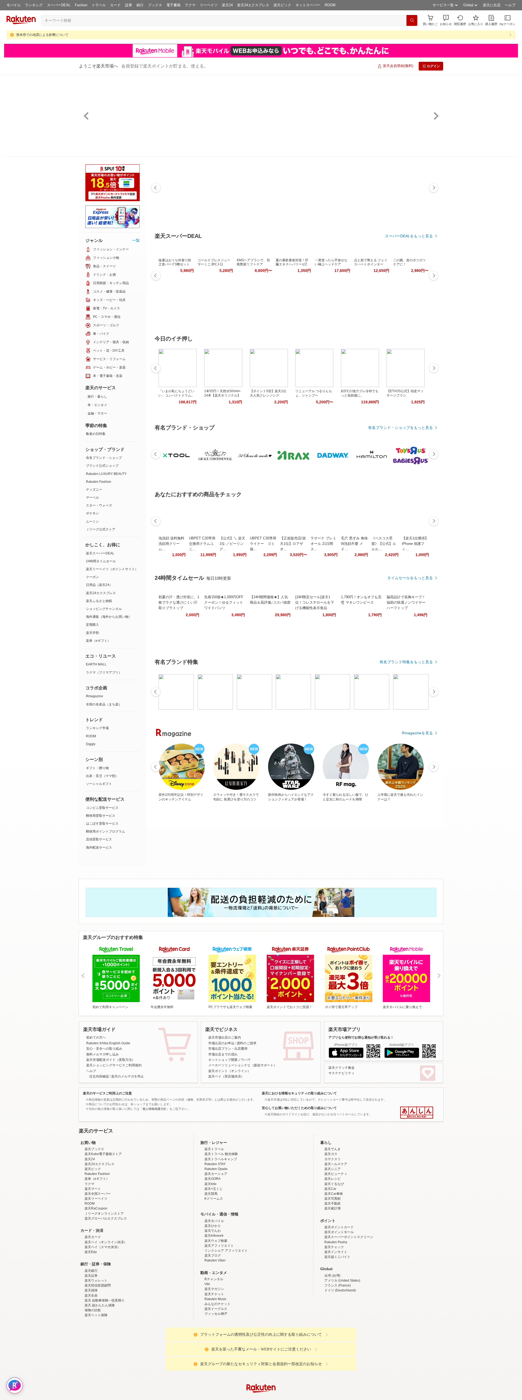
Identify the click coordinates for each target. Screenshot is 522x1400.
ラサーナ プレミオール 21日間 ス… (323, 543)
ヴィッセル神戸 (215, 1361)
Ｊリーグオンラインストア (104, 1261)
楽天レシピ (332, 1226)
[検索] (411, 20)
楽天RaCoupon (96, 1256)
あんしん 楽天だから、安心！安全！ (416, 1113)
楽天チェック (334, 1295)
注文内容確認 (99, 1076)
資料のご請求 (246, 1043)
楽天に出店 (492, 5)
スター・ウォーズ (99, 505)
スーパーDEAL (58, 5)
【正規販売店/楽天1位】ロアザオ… (293, 543)
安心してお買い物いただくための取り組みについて (299, 1108)
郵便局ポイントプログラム (105, 831)
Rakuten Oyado (216, 1216)
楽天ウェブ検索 (215, 1288)
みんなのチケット (217, 1351)
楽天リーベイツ (96, 1246)
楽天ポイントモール (339, 1280)
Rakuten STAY (215, 1212)
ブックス (155, 5)
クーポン (92, 577)
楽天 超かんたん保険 (100, 1353)
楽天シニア (332, 1216)
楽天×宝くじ (213, 1236)
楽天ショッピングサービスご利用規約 (114, 1065)
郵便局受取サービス (100, 816)
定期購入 (92, 625)
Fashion (81, 5)
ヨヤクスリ (332, 1207)
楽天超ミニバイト (337, 1304)
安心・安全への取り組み (104, 1049)
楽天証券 (91, 1323)
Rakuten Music (215, 1347)
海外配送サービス (99, 847)
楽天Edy (91, 1299)
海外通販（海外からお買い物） (109, 617)
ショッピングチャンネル (104, 609)
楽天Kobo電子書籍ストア (103, 1201)
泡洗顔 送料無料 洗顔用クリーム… (171, 543)
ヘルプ (510, 5)
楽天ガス (330, 1201)
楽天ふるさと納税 (99, 601)
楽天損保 (91, 1338)
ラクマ (190, 5)
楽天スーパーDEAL (100, 553)
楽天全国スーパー (98, 1241)
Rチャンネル (213, 1327)
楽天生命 (91, 1343)
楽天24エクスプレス (253, 5)
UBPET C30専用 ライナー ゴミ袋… (263, 543)
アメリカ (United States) (342, 1328)
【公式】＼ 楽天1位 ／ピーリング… (232, 543)
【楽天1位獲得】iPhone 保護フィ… (415, 543)
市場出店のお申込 (221, 1043)
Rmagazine (94, 696)
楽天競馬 (210, 1241)
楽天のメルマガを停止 (127, 1076)
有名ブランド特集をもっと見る (406, 662)
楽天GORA (212, 1226)
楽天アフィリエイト (219, 1293)
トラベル (99, 5)
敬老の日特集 (95, 434)
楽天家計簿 (332, 1256)
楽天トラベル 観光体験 (221, 1201)
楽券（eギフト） (98, 641)
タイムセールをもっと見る (410, 578)
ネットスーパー (308, 5)
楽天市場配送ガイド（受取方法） (110, 1060)
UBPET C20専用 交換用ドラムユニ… (202, 543)
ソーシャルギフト (99, 784)
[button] (446, 20)
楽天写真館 (332, 1246)
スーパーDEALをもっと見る (409, 236)
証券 (128, 5)
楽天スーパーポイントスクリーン (348, 1285)
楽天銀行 (91, 1318)
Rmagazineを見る (417, 733)
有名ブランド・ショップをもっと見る (400, 427)
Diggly (90, 744)
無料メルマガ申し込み (102, 1054)
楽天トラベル (214, 1197)
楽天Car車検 (333, 1241)
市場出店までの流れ (223, 1054)
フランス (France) (337, 1333)
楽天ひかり (212, 1273)
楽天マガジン (214, 1336)
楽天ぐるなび (334, 1231)
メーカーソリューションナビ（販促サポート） (242, 1065)
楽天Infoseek (213, 1283)
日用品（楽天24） (99, 585)
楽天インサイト (335, 1299)
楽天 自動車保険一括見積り (105, 1348)
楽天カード (93, 1285)
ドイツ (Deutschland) (340, 1338)
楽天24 (227, 5)
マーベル (92, 497)
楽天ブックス (94, 1197)
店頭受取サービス (99, 839)
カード (115, 5)
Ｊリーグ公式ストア (100, 529)
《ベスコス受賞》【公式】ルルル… (383, 543)
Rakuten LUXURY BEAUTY (106, 474)
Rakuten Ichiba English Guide (108, 1043)
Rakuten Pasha (335, 1290)
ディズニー (94, 490)
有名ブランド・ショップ (104, 458)
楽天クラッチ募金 (341, 1068)
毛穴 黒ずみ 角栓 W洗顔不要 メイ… (354, 543)
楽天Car (330, 1236)
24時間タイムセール (101, 561)
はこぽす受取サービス (102, 823)
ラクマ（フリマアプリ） (104, 672)
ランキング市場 (97, 728)
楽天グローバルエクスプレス (106, 1266)
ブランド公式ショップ (102, 466)
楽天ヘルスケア (335, 1212)
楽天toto (210, 1231)
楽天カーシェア (215, 1221)
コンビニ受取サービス (102, 808)
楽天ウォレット (96, 1328)
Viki (207, 1332)
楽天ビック (282, 5)
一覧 (136, 240)
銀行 (140, 5)
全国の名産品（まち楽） (104, 704)
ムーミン (92, 521)
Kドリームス (213, 1246)
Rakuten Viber (215, 1308)
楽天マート (93, 1236)
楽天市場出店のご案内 (224, 1037)
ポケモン (92, 513)
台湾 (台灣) (332, 1323)
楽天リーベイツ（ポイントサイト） (112, 569)
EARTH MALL (96, 664)
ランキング (34, 5)
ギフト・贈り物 (97, 768)
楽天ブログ (212, 1303)
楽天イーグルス (215, 1356)
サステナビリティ (341, 1073)
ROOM (330, 5)
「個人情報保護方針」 (154, 1108)
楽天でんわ (212, 1278)
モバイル (14, 5)
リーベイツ (208, 5)
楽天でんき (332, 1197)
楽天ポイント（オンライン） (229, 1071)
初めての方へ (96, 1037)
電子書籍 (173, 5)
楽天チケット (214, 1342)
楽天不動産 (332, 1251)
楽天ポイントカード (339, 1275)
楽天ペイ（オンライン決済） (106, 1290)
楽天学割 (92, 633)
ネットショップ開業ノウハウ (229, 1060)
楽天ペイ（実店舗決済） (226, 1076)
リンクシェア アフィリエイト (226, 1298)
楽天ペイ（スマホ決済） (102, 1295)
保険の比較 (93, 1358)
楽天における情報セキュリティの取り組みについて (299, 1093)
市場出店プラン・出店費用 (227, 1049)
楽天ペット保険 (96, 1363)
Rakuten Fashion (98, 482)
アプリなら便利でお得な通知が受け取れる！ (361, 1037)
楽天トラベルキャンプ (220, 1207)
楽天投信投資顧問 (98, 1333)
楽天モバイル (214, 1268)
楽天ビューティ (335, 1221)
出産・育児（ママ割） (102, 776)
